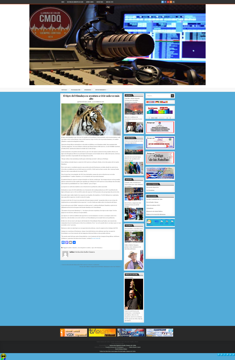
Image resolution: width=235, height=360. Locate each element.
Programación (75, 90)
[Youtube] (168, 2)
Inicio (63, 2)
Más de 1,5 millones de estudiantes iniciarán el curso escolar (133, 119)
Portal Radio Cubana (152, 202)
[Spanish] (167, 102)
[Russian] (164, 102)
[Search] (173, 2)
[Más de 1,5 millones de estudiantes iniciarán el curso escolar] (134, 132)
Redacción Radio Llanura (85, 102)
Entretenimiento (100, 90)
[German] (157, 102)
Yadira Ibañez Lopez (135, 347)
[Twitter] (162, 2)
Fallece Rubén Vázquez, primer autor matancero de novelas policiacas (133, 247)
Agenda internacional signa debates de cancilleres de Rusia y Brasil (133, 158)
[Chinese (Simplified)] (147, 102)
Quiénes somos (90, 2)
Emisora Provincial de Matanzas (155, 214)
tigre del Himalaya (97, 247)
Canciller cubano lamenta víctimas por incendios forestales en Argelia (132, 100)
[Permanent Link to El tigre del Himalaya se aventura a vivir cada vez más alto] (91, 119)
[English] (152, 102)
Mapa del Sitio (109, 2)
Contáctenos (99, 2)
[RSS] (171, 2)
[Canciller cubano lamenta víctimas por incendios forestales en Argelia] (134, 114)
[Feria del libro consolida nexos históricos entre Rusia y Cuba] (134, 242)
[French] (155, 102)
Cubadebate (149, 208)
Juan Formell (129, 277)
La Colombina (150, 190)
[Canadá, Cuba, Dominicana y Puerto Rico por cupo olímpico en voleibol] (134, 200)
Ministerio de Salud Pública (154, 211)
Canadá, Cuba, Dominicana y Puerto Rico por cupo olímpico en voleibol (134, 184)
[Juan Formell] (134, 309)
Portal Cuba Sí (95, 238)
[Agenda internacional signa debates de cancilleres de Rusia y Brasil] (134, 173)
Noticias (64, 90)
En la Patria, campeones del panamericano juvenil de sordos (133, 204)
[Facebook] (165, 2)
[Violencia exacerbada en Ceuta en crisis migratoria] (134, 154)
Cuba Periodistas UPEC (153, 205)
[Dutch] (150, 102)
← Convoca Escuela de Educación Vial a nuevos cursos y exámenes (79, 264)
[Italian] (159, 102)
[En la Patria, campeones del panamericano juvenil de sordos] (134, 219)
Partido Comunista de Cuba (154, 199)
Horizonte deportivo (152, 187)
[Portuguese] (162, 102)
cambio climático (72, 247)
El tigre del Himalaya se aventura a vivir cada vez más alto (91, 97)
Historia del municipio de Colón (75, 2)
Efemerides (87, 90)
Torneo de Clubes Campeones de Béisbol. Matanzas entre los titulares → (100, 266)
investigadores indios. (84, 247)
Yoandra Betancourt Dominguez (114, 347)
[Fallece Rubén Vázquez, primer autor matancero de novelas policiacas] (134, 268)
